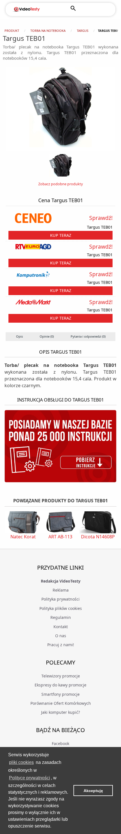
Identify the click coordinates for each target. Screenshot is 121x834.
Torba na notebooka (48, 30)
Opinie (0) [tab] (47, 336)
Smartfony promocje (60, 694)
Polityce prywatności (29, 777)
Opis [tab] (19, 336)
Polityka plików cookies (60, 608)
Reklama (61, 590)
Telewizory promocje (60, 676)
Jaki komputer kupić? (60, 712)
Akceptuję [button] (93, 790)
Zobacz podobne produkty (60, 183)
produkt (12, 30)
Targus (82, 30)
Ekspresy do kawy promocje (60, 685)
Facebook (60, 743)
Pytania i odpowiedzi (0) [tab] (88, 336)
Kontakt (60, 626)
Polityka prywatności (60, 599)
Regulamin (60, 617)
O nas (60, 635)
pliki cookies (21, 762)
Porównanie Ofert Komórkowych (60, 703)
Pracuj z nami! (60, 644)
